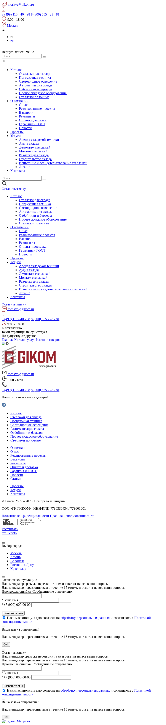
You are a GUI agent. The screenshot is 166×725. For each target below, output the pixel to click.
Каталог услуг (24, 339)
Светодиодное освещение (38, 81)
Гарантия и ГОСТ (32, 124)
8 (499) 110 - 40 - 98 (16, 14)
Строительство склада (35, 159)
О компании (19, 101)
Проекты (17, 132)
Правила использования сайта (72, 516)
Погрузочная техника (35, 77)
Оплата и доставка (32, 120)
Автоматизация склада (36, 85)
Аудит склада (29, 143)
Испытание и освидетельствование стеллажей (53, 163)
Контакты (17, 170)
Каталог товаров (48, 339)
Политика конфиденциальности (25, 516)
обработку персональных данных (85, 618)
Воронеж (17, 561)
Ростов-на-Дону (22, 565)
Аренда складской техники (39, 139)
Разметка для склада (34, 155)
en (12, 40)
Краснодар (18, 568)
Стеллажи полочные (34, 97)
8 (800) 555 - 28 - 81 (45, 14)
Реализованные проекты (37, 108)
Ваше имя (10, 600)
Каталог (16, 70)
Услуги (15, 136)
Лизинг (24, 167)
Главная (7, 339)
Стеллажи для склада (34, 73)
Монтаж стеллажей (33, 151)
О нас (23, 104)
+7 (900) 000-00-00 (16, 604)
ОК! (5, 644)
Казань (15, 557)
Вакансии (26, 112)
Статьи (15, 479)
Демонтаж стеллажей (34, 147)
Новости (25, 128)
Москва (16, 553)
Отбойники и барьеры (35, 89)
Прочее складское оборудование (43, 93)
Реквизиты (27, 116)
